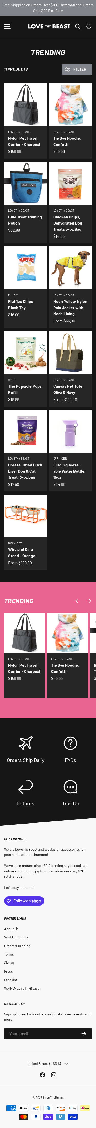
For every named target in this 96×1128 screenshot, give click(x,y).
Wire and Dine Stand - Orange (21, 552)
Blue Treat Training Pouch (25, 219)
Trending (19, 600)
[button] (88, 26)
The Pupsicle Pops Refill (25, 389)
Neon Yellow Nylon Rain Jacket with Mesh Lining (70, 307)
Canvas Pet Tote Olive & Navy (67, 389)
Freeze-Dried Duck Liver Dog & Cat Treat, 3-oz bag (25, 470)
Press (8, 971)
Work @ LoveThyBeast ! (22, 988)
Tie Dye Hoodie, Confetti (67, 141)
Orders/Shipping (17, 946)
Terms (9, 954)
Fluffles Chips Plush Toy (20, 304)
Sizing (9, 962)
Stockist (10, 980)
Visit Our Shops (16, 937)
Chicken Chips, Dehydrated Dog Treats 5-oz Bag (67, 222)
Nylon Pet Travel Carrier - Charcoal (24, 141)
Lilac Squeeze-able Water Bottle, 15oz (69, 470)
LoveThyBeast (53, 1097)
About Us (11, 928)
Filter (79, 69)
